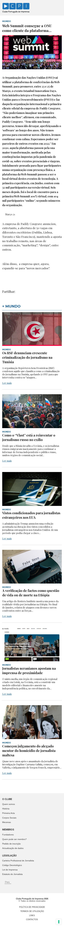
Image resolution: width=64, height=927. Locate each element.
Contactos (32, 919)
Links (32, 915)
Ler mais (7, 383)
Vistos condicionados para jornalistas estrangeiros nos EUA (31, 515)
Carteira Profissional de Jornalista (18, 860)
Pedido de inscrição (11, 844)
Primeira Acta (8, 813)
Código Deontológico (12, 865)
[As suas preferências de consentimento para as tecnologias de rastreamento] (59, 922)
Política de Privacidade (32, 907)
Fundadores (8, 834)
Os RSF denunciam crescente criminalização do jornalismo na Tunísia (27, 357)
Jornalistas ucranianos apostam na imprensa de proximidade (29, 670)
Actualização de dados (13, 848)
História (5, 808)
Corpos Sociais (9, 818)
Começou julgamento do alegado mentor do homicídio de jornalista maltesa (29, 750)
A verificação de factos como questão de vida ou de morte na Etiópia (30, 592)
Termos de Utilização (32, 911)
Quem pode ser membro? (14, 839)
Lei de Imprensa (10, 869)
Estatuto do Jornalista (12, 874)
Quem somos (8, 804)
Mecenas (6, 822)
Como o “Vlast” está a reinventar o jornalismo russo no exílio (28, 437)
